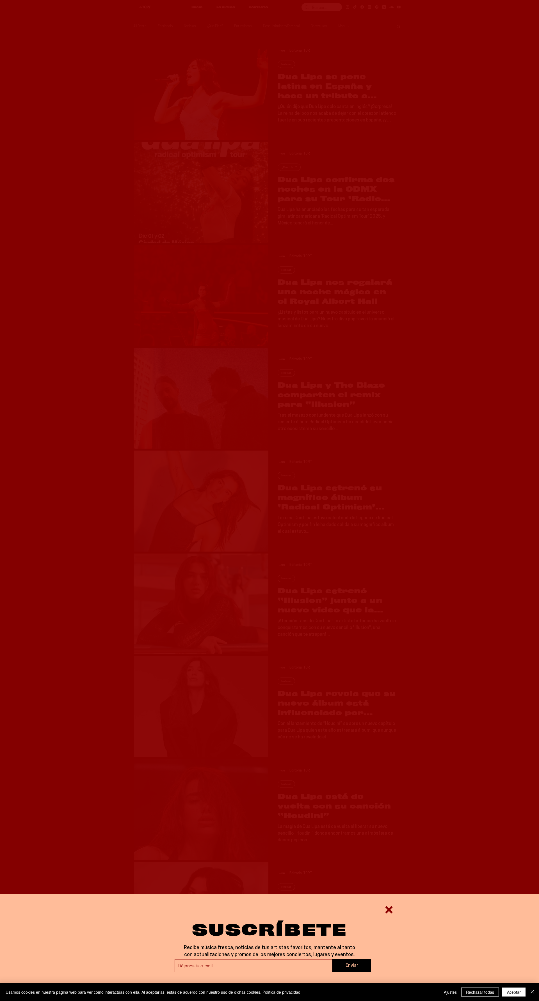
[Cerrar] (532, 992)
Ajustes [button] (450, 992)
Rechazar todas (480, 992)
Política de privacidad (281, 992)
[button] (389, 910)
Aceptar (514, 992)
